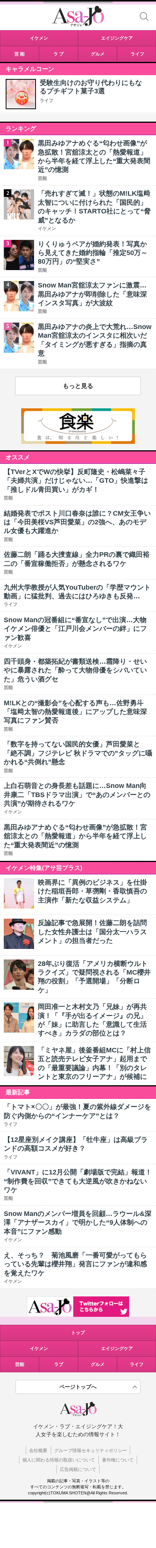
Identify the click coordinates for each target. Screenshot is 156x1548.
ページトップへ (78, 1387)
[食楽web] (78, 442)
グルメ (98, 1364)
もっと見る (78, 386)
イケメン (39, 1348)
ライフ (46, 100)
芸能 (19, 1364)
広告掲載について (78, 1469)
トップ (78, 1332)
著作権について (118, 1460)
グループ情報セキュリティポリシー (90, 1450)
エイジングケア (117, 1348)
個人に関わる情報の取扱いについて (58, 1460)
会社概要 (38, 1450)
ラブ (58, 1364)
